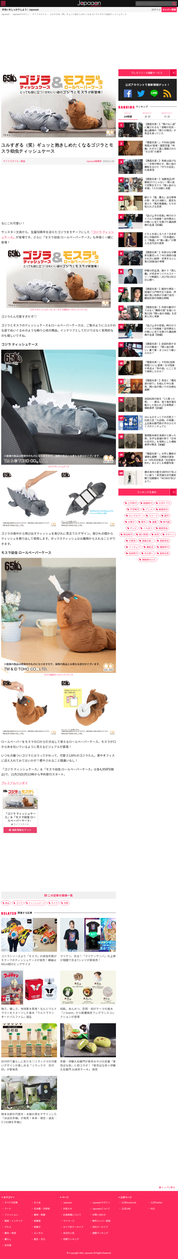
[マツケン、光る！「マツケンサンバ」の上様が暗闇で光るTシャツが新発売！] (88, 935)
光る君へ (148, 553)
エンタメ (38, 1233)
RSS (167, 93)
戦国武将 (163, 509)
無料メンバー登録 (101, 1220)
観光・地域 (10, 1233)
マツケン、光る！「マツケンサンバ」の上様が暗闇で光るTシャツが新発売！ (88, 958)
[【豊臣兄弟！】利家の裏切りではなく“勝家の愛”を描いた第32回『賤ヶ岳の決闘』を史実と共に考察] (130, 313)
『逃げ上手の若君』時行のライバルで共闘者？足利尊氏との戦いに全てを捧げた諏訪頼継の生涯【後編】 (160, 330)
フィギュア (134, 547)
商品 (23, 161)
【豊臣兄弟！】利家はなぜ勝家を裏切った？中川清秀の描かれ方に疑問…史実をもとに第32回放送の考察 (160, 256)
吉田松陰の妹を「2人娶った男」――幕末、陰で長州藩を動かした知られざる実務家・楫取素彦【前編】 (160, 403)
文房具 (132, 540)
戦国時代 (147, 503)
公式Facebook (128, 93)
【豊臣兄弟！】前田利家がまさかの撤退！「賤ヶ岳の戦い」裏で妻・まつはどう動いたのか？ (160, 348)
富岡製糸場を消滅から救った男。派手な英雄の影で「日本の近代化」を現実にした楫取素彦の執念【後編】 (160, 439)
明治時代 (127, 534)
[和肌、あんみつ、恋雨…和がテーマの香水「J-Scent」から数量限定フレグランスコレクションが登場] (88, 988)
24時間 (128, 115)
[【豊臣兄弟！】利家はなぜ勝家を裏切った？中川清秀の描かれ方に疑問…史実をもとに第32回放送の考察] (130, 258)
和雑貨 (37, 1220)
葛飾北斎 (164, 553)
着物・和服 (39, 1214)
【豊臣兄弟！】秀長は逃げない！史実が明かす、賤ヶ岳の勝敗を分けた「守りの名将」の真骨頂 (160, 165)
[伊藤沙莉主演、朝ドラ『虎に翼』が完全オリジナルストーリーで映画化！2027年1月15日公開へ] (130, 277)
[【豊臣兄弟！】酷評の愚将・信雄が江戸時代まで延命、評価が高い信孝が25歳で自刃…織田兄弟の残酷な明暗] (130, 295)
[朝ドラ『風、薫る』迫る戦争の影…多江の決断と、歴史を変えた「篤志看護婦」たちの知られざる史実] (130, 204)
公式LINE (154, 93)
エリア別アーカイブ (73, 1226)
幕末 (143, 521)
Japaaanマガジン (21, 14)
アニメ (148, 509)
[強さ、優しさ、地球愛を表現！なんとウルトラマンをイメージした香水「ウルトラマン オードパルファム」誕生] (29, 988)
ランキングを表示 (146, 492)
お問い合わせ (99, 1214)
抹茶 (156, 534)
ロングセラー (135, 515)
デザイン (169, 534)
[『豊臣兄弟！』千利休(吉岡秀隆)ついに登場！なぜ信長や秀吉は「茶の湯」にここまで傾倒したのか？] (130, 368)
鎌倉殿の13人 (149, 559)
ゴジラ (19, 902)
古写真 (8, 1245)
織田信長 (163, 528)
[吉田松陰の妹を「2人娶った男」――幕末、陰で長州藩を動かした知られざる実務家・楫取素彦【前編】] (130, 405)
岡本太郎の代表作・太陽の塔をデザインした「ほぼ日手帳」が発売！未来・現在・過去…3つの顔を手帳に (29, 1118)
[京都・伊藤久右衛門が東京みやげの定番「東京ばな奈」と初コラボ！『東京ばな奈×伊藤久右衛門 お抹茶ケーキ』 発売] (88, 1040)
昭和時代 (133, 553)
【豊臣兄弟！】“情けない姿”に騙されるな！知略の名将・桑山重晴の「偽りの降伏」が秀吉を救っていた (160, 128)
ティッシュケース (37, 902)
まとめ (37, 1202)
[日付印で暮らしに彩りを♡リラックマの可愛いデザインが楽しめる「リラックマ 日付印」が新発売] (29, 1040)
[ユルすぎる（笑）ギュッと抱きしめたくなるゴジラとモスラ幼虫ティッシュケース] (58, 105)
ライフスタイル (39, 14)
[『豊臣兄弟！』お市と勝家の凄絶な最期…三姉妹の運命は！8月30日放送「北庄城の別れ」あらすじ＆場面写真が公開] (130, 460)
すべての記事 (11, 1202)
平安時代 (134, 509)
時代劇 (166, 521)
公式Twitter (141, 93)
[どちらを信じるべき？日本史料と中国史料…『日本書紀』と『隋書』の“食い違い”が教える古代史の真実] (130, 240)
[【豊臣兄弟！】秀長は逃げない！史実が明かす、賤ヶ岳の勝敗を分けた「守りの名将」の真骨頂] (130, 167)
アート (8, 1208)
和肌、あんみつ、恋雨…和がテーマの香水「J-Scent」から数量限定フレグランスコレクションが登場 (87, 1013)
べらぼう (147, 528)
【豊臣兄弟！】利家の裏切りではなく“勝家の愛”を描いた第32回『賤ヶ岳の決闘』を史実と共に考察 (160, 311)
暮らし (8, 1239)
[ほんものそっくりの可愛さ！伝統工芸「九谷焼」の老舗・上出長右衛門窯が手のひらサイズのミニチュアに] (130, 423)
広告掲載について (72, 1214)
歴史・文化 (39, 1239)
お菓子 (131, 521)
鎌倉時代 (164, 547)
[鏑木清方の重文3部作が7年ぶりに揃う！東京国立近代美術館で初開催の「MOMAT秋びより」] (130, 478)
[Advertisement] (58, 44)
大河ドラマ (164, 503)
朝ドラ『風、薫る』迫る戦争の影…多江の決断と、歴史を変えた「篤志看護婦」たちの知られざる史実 (160, 201)
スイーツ (153, 515)
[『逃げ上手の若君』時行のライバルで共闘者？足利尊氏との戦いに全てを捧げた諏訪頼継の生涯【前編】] (130, 222)
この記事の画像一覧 (60, 895)
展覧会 (150, 547)
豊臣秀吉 (164, 540)
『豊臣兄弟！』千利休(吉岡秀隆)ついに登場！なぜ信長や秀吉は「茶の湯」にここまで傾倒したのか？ (160, 366)
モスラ (54, 902)
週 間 (147, 115)
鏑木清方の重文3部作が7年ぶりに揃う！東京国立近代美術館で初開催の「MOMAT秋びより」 (160, 476)
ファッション (11, 1214)
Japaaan (89, 4)
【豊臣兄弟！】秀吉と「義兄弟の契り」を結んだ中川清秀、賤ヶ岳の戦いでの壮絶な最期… (160, 384)
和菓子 (37, 1226)
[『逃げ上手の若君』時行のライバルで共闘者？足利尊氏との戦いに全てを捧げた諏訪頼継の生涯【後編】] (130, 332)
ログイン (156, 9)
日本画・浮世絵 (42, 1208)
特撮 (66, 902)
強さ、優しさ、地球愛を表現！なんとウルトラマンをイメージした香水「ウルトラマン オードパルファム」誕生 (29, 1013)
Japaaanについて (101, 1208)
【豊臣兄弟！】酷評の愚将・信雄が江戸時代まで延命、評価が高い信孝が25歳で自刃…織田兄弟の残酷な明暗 (160, 293)
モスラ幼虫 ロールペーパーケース (58, 674)
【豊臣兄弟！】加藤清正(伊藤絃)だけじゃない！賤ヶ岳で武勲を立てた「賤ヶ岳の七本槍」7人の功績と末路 (160, 183)
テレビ (133, 528)
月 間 (167, 115)
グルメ (8, 1226)
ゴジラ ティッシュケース (58, 466)
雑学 (166, 515)
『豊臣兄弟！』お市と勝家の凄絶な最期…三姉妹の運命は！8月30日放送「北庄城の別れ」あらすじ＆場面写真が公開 (160, 460)
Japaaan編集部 (94, 161)
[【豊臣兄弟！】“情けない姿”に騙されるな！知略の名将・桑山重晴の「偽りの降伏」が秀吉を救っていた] (130, 130)
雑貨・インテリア (14, 1220)
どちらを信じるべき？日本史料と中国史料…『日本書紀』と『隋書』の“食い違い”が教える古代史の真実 (160, 238)
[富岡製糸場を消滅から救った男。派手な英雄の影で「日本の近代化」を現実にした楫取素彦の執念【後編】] (130, 442)
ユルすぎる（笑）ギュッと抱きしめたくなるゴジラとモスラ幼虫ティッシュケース (88, 14)
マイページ (68, 1220)
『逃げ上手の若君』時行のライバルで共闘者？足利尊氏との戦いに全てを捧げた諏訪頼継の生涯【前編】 (160, 220)
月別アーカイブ (100, 1226)
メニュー (3, 3)
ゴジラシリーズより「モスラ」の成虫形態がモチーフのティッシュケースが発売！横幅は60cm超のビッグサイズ (29, 960)
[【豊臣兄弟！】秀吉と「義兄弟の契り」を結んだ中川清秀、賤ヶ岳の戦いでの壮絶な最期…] (130, 387)
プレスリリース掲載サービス (146, 72)
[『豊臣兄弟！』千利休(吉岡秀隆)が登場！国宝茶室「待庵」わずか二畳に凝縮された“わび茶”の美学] (130, 149)
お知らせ (67, 1208)
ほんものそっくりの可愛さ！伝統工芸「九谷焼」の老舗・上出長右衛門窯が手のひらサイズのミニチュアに (160, 421)
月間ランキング (71, 1239)
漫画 (154, 521)
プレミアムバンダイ (14, 783)
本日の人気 (68, 1233)
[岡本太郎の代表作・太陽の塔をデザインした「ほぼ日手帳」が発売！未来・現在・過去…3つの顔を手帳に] (29, 1093)
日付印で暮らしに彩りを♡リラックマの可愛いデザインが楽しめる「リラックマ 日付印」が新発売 (29, 1065)
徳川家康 (143, 534)
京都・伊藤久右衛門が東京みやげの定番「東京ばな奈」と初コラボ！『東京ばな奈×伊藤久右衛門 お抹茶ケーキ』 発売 (88, 1065)
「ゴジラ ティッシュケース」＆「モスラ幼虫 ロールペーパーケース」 (58, 309)
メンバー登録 (169, 9)
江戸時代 (132, 503)
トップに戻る (168, 1187)
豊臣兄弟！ (147, 540)
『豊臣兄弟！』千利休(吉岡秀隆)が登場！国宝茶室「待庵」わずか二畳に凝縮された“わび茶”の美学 (160, 146)
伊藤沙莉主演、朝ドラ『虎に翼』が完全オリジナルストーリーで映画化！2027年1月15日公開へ (160, 275)
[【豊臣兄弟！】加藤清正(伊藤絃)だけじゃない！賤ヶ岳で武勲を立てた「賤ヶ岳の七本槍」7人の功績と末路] (130, 185)
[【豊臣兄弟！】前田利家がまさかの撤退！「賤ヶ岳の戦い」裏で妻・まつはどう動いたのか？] (130, 350)
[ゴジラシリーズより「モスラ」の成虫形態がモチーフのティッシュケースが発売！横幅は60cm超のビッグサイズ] (29, 935)
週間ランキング (100, 1233)
